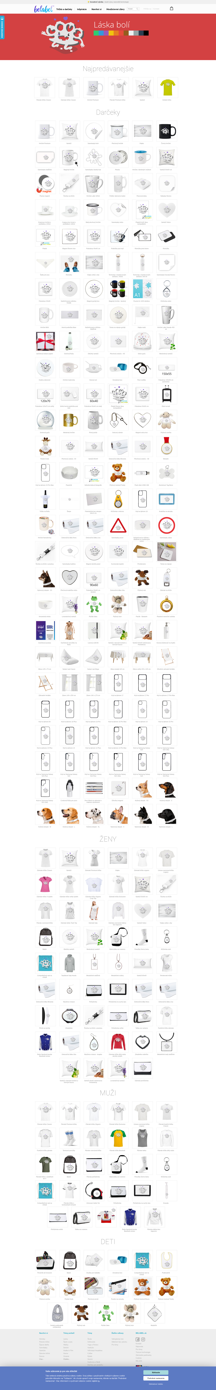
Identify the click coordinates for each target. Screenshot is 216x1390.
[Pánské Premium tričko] (120, 78)
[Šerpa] (72, 490)
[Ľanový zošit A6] (96, 621)
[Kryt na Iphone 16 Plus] (72, 700)
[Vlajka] (144, 122)
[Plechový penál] (96, 1277)
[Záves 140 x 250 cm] (72, 674)
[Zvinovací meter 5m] (96, 1181)
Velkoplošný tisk (118, 1339)
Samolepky (43, 1348)
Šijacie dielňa (44, 1345)
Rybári (90, 1356)
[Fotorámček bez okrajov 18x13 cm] (96, 490)
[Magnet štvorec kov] (72, 227)
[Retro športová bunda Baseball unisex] (47, 1033)
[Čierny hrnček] (168, 122)
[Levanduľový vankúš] (72, 595)
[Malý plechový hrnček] (96, 200)
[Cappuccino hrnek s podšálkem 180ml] (72, 200)
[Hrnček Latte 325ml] (96, 174)
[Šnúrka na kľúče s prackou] (47, 542)
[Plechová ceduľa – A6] (144, 437)
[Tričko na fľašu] (47, 490)
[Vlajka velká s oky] (96, 253)
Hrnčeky (42, 1339)
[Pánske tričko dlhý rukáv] (168, 1129)
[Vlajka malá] (144, 306)
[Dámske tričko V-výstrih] (47, 875)
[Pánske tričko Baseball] (120, 1129)
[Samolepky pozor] (120, 516)
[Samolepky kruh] (96, 122)
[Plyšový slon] (120, 595)
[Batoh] (47, 927)
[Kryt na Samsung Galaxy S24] (72, 752)
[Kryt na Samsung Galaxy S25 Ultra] (168, 726)
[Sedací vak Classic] (72, 647)
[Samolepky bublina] (72, 542)
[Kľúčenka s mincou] (120, 490)
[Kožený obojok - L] (72, 805)
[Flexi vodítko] (144, 358)
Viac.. (41, 1359)
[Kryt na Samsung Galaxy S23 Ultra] (47, 779)
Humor (65, 1353)
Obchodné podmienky (144, 1355)
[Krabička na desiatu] (168, 490)
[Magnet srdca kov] (144, 411)
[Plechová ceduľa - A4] (72, 437)
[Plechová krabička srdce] (72, 568)
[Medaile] (168, 437)
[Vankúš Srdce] (168, 200)
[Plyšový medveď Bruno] (144, 1277)
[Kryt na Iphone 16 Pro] (96, 700)
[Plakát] (47, 227)
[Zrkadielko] (72, 1006)
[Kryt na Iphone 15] (144, 700)
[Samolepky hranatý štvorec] (168, 253)
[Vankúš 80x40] (96, 437)
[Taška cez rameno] (144, 1006)
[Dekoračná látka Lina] (96, 516)
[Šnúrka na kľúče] (72, 174)
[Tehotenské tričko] (168, 954)
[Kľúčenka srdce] (168, 279)
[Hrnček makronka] (72, 358)
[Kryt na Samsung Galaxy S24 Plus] (96, 752)
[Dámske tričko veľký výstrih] (72, 875)
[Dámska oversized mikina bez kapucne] (120, 901)
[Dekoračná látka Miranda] (120, 437)
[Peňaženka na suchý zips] (120, 980)
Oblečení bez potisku (119, 1342)
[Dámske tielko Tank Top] (72, 901)
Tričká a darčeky (64, 9)
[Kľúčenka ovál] (168, 927)
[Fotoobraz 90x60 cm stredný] (96, 568)
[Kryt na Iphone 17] (120, 674)
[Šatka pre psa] (47, 253)
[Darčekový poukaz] (47, 621)
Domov (41, 1356)
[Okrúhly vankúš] (96, 332)
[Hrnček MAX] (47, 306)
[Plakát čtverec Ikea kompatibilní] (120, 384)
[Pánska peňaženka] (96, 1155)
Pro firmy (115, 1345)
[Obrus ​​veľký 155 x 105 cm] (144, 647)
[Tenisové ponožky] (72, 1129)
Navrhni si (97, 9)
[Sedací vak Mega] (96, 647)
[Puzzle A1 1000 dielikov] (144, 279)
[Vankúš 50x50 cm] (168, 148)
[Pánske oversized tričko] (47, 901)
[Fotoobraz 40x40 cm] (96, 227)
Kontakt (156, 9)
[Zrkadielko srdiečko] (144, 1033)
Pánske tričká (44, 1342)
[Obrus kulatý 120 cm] (120, 647)
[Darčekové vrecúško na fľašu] (72, 621)
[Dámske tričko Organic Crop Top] (96, 875)
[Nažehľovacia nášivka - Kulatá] (72, 279)
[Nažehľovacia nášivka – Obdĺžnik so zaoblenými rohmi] (144, 516)
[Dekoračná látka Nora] (72, 516)
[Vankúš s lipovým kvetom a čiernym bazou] (120, 621)
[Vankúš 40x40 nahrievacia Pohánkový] (144, 621)
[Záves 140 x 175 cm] (96, 674)
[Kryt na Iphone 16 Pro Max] (120, 700)
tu (99, 1381)
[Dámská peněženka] (144, 1059)
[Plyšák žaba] (96, 595)
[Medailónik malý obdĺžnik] (168, 1033)
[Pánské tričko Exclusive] (120, 1102)
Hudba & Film (68, 1350)
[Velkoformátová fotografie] (96, 463)
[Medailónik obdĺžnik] (96, 954)
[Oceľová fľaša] (72, 332)
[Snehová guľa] (47, 411)
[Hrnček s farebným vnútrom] (144, 148)
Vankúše (42, 1350)
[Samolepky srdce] (120, 200)
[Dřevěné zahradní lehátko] (168, 647)
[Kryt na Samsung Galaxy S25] (144, 726)
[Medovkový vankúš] (168, 332)
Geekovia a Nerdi (94, 1362)
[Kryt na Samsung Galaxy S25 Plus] (47, 752)
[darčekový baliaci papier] (47, 332)
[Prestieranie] (144, 542)
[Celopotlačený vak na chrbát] (47, 954)
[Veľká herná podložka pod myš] (72, 384)
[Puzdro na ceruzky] (120, 1277)
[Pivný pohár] (96, 411)
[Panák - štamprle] (144, 595)
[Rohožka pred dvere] (144, 227)
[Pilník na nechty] (47, 1006)
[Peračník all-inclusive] (47, 1251)
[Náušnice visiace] (72, 980)
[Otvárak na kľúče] (168, 568)
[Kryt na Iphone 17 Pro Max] (168, 674)
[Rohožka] (168, 227)
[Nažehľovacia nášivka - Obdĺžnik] (96, 306)
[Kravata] (168, 1181)
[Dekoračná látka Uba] (120, 568)
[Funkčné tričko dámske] (168, 1006)
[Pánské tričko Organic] (96, 1102)
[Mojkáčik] (156, 1304)
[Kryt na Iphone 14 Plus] (96, 726)
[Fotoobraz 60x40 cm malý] (96, 384)
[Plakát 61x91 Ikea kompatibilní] (144, 200)
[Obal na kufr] (168, 384)
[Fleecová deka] (144, 174)
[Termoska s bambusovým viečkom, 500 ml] (144, 253)
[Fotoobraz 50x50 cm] (144, 384)
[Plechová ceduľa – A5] (120, 332)
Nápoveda (139, 1346)
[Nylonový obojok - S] (120, 805)
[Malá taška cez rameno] (120, 927)
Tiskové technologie (143, 1352)
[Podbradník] (168, 1251)
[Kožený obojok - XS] (144, 779)
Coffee (90, 1353)
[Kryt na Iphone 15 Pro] (168, 700)
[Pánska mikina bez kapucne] (156, 1208)
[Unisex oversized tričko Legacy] (168, 849)
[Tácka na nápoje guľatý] (120, 306)
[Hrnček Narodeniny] (47, 516)
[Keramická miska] (47, 595)
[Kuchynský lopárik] (120, 542)
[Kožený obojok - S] (168, 779)
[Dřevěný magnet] (120, 779)
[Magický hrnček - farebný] (120, 279)
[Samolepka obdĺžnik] (47, 148)
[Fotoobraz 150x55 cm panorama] (168, 358)
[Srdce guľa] (144, 332)
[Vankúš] (145, 78)
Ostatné (66, 1356)
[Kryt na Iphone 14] (72, 726)
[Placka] (120, 148)
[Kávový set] (96, 358)
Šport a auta (67, 1342)
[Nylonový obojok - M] (144, 805)
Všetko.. (66, 1359)
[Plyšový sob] (144, 568)
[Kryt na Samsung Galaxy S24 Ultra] (120, 752)
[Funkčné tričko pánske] (47, 1129)
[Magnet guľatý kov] (96, 279)
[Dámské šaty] (96, 901)
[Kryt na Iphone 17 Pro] (144, 674)
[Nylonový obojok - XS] (47, 568)
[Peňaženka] (96, 980)
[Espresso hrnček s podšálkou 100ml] (47, 200)
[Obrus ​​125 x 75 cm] (47, 647)
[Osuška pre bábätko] (96, 1251)
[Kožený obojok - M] (47, 805)
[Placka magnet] (47, 174)
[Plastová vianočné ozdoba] (168, 595)
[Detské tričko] (170, 78)
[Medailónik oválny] (120, 954)
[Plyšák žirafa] (47, 437)
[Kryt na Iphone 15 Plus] (47, 726)
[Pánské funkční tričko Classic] (168, 1102)
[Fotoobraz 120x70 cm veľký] (47, 384)
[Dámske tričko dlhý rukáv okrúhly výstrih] (120, 1033)
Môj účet (139, 1361)
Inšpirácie (82, 9)
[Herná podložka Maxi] (72, 306)
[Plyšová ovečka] (168, 411)
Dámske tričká (44, 1353)
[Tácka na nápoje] (168, 542)
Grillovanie (91, 1342)
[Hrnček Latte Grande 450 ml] (168, 306)
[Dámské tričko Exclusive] (120, 875)
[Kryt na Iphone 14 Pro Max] (120, 726)
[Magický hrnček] (72, 148)
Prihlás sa (147, 9)
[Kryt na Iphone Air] (47, 700)
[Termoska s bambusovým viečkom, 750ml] (120, 253)
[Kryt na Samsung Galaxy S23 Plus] (168, 752)
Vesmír (90, 1359)
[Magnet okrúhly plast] (96, 542)
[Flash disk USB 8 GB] (144, 463)
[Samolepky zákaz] (168, 516)
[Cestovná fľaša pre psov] (72, 779)
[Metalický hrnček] (72, 411)
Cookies (139, 1358)
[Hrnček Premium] (96, 78)
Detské (65, 1348)
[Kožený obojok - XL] (96, 805)
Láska (65, 1339)
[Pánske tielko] (144, 1129)
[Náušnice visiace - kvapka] (96, 1033)
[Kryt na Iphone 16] (144, 490)
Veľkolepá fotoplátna (95, 1350)
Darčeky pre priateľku (95, 1365)
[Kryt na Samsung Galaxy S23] (144, 752)
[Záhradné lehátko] (47, 674)
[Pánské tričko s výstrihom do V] (47, 1155)
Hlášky (65, 1345)
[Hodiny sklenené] (47, 358)
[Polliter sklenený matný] (120, 174)
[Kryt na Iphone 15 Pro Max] (47, 463)
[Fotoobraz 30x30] (47, 279)
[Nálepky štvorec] (168, 174)
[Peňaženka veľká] (120, 1006)
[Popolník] (72, 463)
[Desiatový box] (120, 358)
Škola (90, 1339)
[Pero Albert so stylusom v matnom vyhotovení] (96, 779)
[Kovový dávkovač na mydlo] (168, 621)
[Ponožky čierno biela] (144, 927)
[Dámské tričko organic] (144, 849)
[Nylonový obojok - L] (168, 805)
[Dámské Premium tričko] (96, 849)
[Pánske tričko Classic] (46, 78)
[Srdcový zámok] (120, 411)
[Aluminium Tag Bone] (168, 463)
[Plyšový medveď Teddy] (120, 463)
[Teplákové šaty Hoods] (72, 954)
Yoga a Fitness (93, 1345)
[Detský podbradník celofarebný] (59, 1304)
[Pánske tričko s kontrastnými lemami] (72, 1181)
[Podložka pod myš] (120, 227)
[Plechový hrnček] (120, 122)
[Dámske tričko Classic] (71, 78)
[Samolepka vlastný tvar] (96, 148)
